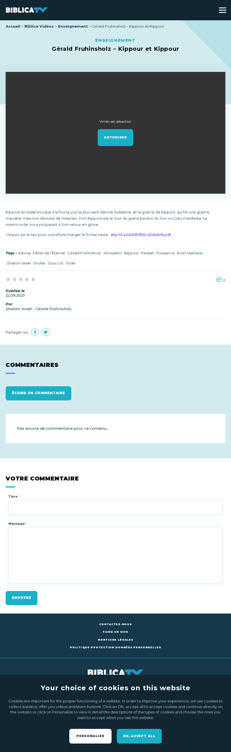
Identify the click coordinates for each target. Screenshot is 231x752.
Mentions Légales (115, 639)
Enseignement (73, 26)
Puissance (165, 253)
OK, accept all (139, 736)
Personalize (90, 736)
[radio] (8, 279)
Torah (70, 263)
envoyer (21, 598)
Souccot (55, 263)
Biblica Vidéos (39, 26)
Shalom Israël (19, 263)
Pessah (147, 253)
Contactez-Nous (115, 624)
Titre (13, 497)
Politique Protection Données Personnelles (115, 647)
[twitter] (46, 332)
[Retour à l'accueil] (27, 10)
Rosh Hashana (190, 253)
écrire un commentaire (38, 393)
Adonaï (24, 253)
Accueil (13, 26)
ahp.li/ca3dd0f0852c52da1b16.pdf (141, 234)
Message (17, 524)
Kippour (131, 253)
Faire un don (115, 631)
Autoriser (115, 137)
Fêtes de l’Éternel (49, 253)
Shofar (39, 263)
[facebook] (35, 332)
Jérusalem (112, 253)
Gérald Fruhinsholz (84, 253)
